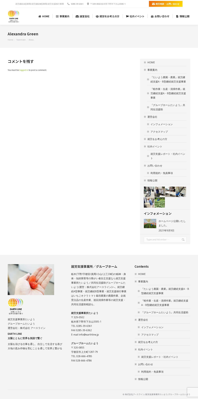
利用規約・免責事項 (162, 173)
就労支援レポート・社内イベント (168, 156)
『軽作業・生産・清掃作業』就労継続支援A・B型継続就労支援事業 (168, 93)
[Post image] (150, 223)
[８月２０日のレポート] (160, 202)
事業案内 (152, 70)
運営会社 (152, 116)
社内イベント (154, 146)
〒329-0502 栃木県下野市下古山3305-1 (107, 4)
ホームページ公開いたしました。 (172, 223)
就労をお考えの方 (157, 139)
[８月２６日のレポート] (181, 192)
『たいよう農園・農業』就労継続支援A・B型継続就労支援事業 (168, 79)
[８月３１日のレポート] (149, 192)
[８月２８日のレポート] (160, 192)
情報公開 (152, 180)
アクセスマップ (159, 131)
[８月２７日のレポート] (170, 192)
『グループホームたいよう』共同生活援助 (168, 107)
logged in (23, 69)
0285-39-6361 (77, 4)
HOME (151, 62)
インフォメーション (162, 124)
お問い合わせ (154, 165)
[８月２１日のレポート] (149, 202)
